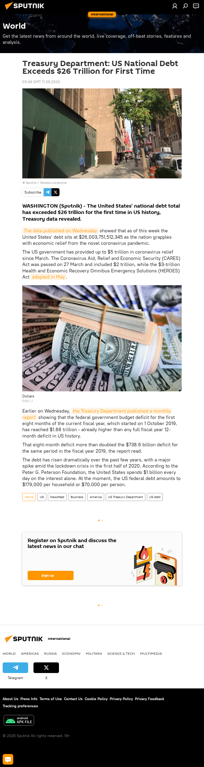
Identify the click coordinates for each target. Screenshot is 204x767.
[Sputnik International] (26, 10)
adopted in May (48, 277)
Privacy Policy (121, 698)
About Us (10, 698)
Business (77, 497)
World (29, 497)
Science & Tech (121, 653)
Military (94, 653)
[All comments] (8, 759)
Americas (30, 653)
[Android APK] (19, 721)
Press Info (28, 698)
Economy (71, 653)
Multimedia (151, 653)
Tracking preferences (20, 706)
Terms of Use (51, 698)
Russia (50, 653)
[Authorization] (174, 6)
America (96, 497)
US (42, 497)
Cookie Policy (96, 698)
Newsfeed (57, 497)
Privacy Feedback (149, 698)
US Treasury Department (125, 497)
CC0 (25, 401)
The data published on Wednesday (60, 231)
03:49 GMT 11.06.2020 (41, 81)
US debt (154, 497)
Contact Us (73, 698)
